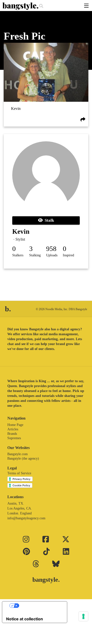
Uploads (51, 255)
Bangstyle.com (17, 454)
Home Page (15, 425)
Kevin (16, 109)
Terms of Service (19, 473)
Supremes (14, 438)
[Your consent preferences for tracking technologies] (83, 616)
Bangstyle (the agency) (23, 458)
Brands (12, 434)
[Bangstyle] (20, 6)
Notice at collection (24, 618)
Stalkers (17, 255)
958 (51, 248)
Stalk (48, 220)
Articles (12, 429)
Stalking (35, 255)
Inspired (68, 255)
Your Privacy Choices (39, 605)
